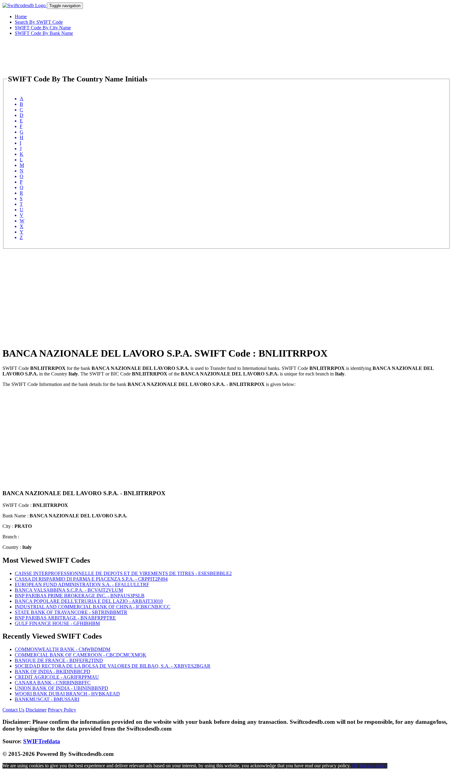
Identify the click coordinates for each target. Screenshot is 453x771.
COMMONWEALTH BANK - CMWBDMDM (62, 649)
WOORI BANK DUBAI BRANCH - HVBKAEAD (67, 693)
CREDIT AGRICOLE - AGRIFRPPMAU (57, 677)
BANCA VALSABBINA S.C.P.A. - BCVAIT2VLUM (69, 590)
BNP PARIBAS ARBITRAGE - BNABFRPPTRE (65, 617)
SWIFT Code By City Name (43, 27)
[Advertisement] (187, 292)
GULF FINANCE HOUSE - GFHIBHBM (57, 623)
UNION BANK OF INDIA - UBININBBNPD (61, 688)
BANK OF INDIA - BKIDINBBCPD (52, 671)
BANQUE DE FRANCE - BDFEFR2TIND (59, 660)
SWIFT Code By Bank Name (44, 33)
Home (21, 16)
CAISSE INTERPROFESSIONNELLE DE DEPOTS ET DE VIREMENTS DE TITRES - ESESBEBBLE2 (123, 573)
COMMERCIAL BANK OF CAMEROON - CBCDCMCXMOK (80, 654)
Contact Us (13, 709)
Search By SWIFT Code (39, 22)
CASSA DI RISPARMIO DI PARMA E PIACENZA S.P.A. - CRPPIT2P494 (91, 579)
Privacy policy (373, 765)
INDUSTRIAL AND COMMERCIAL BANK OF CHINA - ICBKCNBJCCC (92, 606)
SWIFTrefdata (41, 741)
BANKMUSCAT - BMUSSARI (47, 699)
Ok (355, 765)
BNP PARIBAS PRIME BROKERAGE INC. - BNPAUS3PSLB (80, 595)
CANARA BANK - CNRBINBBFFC (53, 682)
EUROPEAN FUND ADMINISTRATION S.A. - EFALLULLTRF (82, 584)
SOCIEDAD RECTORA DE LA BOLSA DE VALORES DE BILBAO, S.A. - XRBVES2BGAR (112, 666)
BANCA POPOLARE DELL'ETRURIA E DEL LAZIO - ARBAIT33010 (89, 601)
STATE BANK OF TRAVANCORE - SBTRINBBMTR (71, 612)
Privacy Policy (62, 709)
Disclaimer (36, 709)
